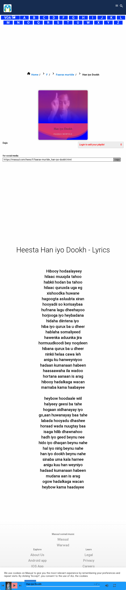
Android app (37, 560)
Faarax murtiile (65, 74)
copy (117, 159)
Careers (89, 566)
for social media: (11, 156)
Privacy (88, 560)
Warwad (63, 545)
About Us (37, 555)
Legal (88, 555)
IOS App (37, 566)
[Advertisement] (63, 48)
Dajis (5, 143)
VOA (10, 18)
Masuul (63, 539)
